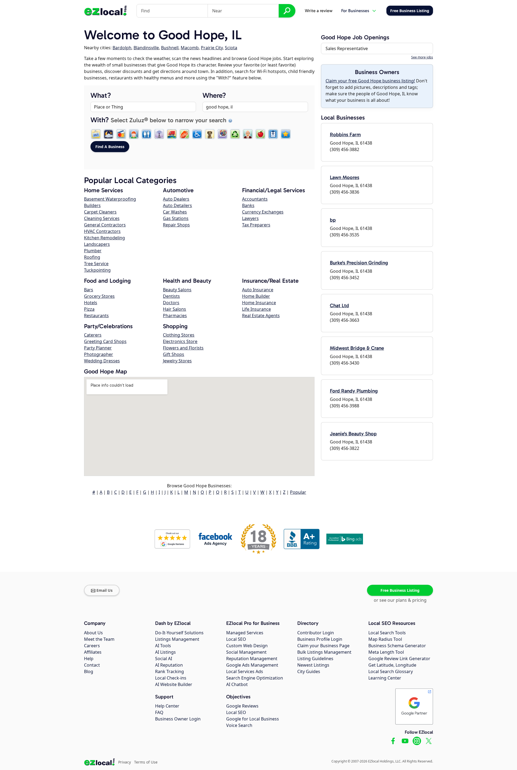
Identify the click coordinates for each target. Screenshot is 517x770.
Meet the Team (99, 639)
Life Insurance (256, 309)
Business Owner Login (178, 719)
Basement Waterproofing (110, 199)
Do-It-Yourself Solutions (179, 633)
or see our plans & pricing (400, 600)
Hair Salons (174, 309)
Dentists (171, 296)
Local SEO (236, 639)
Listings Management (177, 639)
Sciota (231, 48)
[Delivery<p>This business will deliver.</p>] (171, 134)
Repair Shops (176, 225)
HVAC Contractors (102, 231)
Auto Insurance (257, 290)
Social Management (246, 652)
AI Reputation (169, 665)
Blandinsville (146, 48)
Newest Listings (313, 665)
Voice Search (239, 725)
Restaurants (96, 315)
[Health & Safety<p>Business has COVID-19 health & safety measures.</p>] (273, 134)
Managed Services (244, 633)
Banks (248, 205)
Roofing (92, 257)
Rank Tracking (169, 671)
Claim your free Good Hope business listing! (370, 81)
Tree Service (96, 264)
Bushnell (170, 48)
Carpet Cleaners (100, 212)
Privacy (124, 762)
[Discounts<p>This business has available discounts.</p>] (184, 134)
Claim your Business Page (323, 646)
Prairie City (212, 48)
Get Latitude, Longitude (392, 665)
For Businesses (355, 10)
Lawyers (250, 218)
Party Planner (98, 348)
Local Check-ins (170, 678)
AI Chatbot (237, 684)
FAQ (159, 712)
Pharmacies (175, 315)
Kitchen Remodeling (104, 238)
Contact (92, 665)
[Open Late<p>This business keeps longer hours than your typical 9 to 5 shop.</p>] (108, 134)
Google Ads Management (252, 665)
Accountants (255, 199)
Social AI (163, 659)
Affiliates (93, 652)
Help (88, 659)
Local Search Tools (387, 633)
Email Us (104, 590)
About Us (93, 633)
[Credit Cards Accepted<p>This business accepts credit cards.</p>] (121, 134)
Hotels (90, 303)
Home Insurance (259, 303)
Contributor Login (315, 633)
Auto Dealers (176, 199)
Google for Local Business (252, 719)
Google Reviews (242, 706)
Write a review (319, 10)
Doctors (171, 303)
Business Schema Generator (397, 646)
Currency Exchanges (263, 212)
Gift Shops (173, 354)
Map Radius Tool (385, 639)
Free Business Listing (400, 590)
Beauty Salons (177, 290)
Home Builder (256, 296)
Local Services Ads (244, 671)
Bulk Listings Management (324, 652)
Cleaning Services (102, 218)
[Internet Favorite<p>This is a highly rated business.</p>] (285, 134)
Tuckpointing (97, 270)
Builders (92, 205)
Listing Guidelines (315, 659)
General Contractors (105, 225)
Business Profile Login (319, 639)
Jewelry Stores (177, 361)
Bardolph (122, 48)
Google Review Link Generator (399, 659)
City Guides (308, 671)
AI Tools (163, 646)
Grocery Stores (99, 296)
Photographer (98, 354)
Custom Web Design (247, 646)
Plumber (93, 251)
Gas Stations (175, 218)
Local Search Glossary (390, 671)
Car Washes (175, 212)
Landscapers (97, 244)
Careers (92, 646)
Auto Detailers (177, 205)
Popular (298, 492)
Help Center (167, 706)
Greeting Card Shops (105, 341)
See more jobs (422, 57)
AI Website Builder (173, 684)
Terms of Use (146, 762)
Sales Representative (347, 48)
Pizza (89, 309)
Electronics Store (180, 341)
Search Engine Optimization (254, 678)
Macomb (190, 48)
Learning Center (384, 678)
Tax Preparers (256, 225)
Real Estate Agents (261, 315)
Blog (88, 671)
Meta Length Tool (386, 652)
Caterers (93, 335)
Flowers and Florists (183, 348)
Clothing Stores (178, 335)
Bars (88, 290)
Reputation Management (251, 659)
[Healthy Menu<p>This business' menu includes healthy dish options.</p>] (260, 134)
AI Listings (165, 652)
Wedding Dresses (102, 361)
